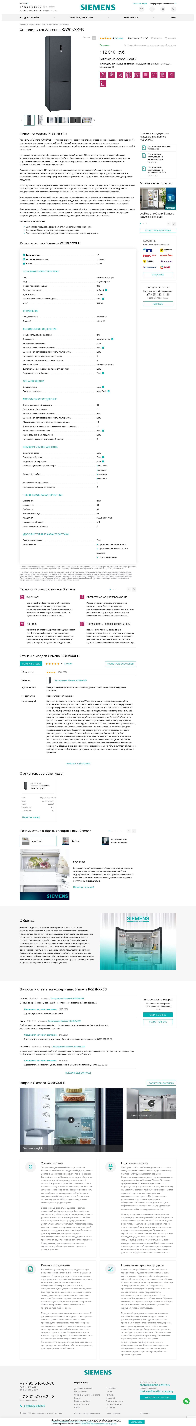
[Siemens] (98, 7)
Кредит (77, 1398)
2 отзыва (119, 38)
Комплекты (131, 17)
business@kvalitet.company (156, 1391)
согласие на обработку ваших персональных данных (71, 1422)
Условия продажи (113, 1413)
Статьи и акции (140, 4)
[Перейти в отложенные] (141, 9)
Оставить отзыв (31, 664)
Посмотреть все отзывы (120, 664)
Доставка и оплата (83, 1388)
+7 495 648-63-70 (30, 6)
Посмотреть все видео (161, 1083)
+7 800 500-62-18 (30, 10)
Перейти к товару (31, 817)
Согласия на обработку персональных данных (98, 1424)
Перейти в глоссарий (83, 887)
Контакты (110, 1408)
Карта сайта (145, 1413)
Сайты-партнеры (113, 1404)
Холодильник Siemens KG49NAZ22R (64, 1021)
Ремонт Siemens (81, 1404)
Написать (158, 304)
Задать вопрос (158, 1015)
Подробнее (158, 275)
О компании (111, 1388)
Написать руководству (158, 1397)
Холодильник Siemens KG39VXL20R (69, 1047)
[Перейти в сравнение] (152, 9)
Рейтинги (110, 1395)
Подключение (80, 1392)
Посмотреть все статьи (158, 230)
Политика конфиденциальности (87, 1413)
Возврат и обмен (82, 1401)
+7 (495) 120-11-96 (158, 294)
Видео (77, 1408)
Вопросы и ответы (114, 1401)
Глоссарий (110, 1398)
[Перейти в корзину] (162, 9)
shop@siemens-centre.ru (155, 1384)
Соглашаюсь (136, 1422)
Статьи (109, 1392)
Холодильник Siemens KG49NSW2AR (67, 999)
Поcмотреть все (158, 1022)
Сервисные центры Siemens (87, 1395)
